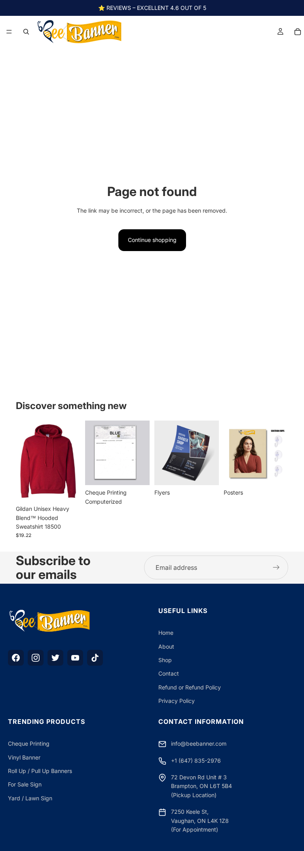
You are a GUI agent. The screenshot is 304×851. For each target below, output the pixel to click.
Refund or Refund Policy (189, 687)
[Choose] (68, 489)
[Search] (26, 31)
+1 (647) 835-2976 (196, 760)
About (166, 646)
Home (165, 632)
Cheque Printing (28, 743)
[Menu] (9, 32)
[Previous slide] (24, 461)
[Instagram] (36, 658)
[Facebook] (16, 658)
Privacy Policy (176, 700)
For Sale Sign (25, 784)
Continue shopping (152, 239)
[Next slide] (71, 461)
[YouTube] (75, 658)
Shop (165, 660)
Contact (168, 673)
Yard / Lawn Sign (30, 798)
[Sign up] (276, 567)
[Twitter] (55, 658)
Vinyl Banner (24, 757)
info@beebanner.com (198, 743)
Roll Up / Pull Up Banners (40, 770)
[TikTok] (95, 658)
